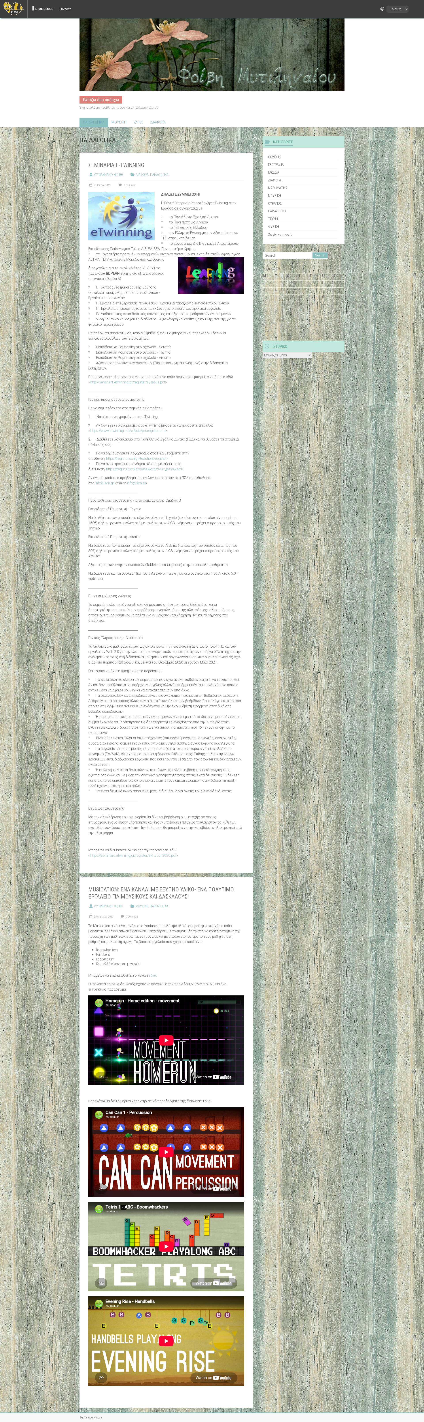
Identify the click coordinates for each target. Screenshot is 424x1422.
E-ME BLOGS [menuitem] (44, 9)
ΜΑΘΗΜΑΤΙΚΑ (278, 188)
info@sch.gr (104, 483)
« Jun (266, 330)
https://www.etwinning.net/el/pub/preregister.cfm (128, 431)
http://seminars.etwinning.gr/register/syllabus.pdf (127, 382)
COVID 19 (274, 157)
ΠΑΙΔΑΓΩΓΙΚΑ (93, 122)
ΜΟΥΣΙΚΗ (119, 122)
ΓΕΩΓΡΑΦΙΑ (276, 165)
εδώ (152, 975)
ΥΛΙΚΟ (138, 122)
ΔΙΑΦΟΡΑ (158, 122)
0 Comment (129, 185)
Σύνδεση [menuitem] (65, 9)
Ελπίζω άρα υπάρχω (101, 99)
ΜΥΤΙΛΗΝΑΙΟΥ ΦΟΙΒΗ (108, 175)
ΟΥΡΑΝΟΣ (275, 203)
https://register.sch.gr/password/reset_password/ (144, 469)
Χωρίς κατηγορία (280, 234)
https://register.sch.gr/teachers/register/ (137, 458)
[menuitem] (13, 9)
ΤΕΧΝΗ (273, 219)
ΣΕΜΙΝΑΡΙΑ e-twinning (116, 165)
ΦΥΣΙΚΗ (273, 227)
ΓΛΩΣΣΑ (273, 172)
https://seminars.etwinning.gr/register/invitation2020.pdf (133, 855)
